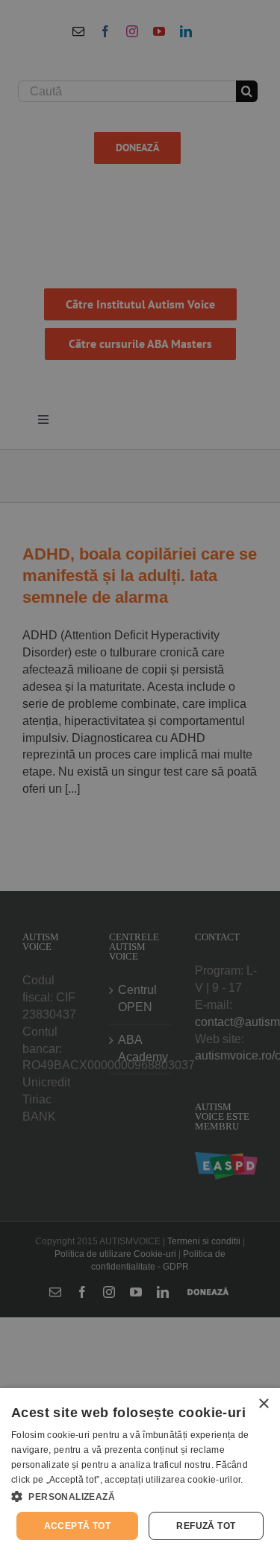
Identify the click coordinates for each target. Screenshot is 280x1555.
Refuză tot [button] (205, 1526)
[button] (140, 1496)
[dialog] (140, 1471)
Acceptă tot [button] (77, 1526)
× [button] (263, 1404)
